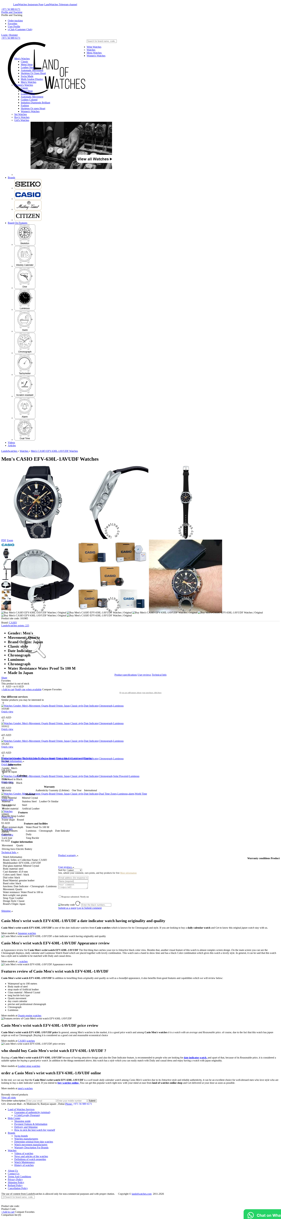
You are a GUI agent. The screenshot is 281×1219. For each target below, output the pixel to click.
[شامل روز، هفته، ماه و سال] (24, 266)
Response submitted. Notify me (75, 897)
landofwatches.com (142, 1193)
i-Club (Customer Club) (20, 29)
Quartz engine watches (29, 1015)
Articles (12, 445)
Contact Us (13, 1173)
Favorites (12, 23)
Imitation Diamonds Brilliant (35, 102)
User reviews (144, 674)
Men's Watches (22, 58)
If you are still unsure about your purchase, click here (140, 693)
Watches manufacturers (26, 1138)
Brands (11, 177)
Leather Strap (28, 67)
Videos (11, 442)
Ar (11, 4)
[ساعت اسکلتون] (24, 244)
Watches (91, 49)
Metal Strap (27, 64)
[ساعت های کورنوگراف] (24, 353)
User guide (61, 758)
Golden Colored (29, 99)
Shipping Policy (16, 1182)
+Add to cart (7, 689)
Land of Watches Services (21, 1109)
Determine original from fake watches (33, 1141)
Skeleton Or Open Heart (33, 73)
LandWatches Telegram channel (60, 4)
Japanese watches (27, 933)
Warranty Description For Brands (31, 1147)
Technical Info (159, 674)
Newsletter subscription (13, 1100)
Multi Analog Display (32, 79)
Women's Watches (96, 55)
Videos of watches (23, 1153)
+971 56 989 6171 (10, 9)
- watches (23, 961)
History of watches (24, 1165)
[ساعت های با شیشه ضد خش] (24, 396)
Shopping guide (22, 1121)
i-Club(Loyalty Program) (27, 1115)
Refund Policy (15, 1185)
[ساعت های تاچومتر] (24, 374)
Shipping (87, 758)
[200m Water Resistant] (24, 287)
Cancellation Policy (18, 1188)
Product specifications (125, 674)
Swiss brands (21, 1135)
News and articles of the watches (31, 1156)
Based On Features (17, 222)
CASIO (13, 622)
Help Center (14, 1118)
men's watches (25, 1088)
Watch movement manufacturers (30, 1144)
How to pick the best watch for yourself (34, 1130)
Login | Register (9, 35)
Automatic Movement (32, 70)
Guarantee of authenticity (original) (32, 1112)
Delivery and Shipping (26, 1127)
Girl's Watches (21, 120)
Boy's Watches (21, 117)
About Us (13, 1170)
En (5, 4)
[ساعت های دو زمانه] (24, 439)
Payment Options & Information (30, 1124)
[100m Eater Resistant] (24, 331)
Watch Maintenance (24, 1162)
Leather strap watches (29, 1066)
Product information (11, 758)
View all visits (8, 1097)
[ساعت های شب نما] (24, 309)
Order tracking (15, 20)
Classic (24, 61)
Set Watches (20, 114)
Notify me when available (28, 689)
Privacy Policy (15, 1179)
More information (128, 873)
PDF (3, 540)
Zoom (10, 540)
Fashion (25, 105)
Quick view (7, 711)
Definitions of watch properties (30, 1159)
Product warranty (47, 758)
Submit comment (89, 908)
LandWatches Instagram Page (28, 4)
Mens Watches (94, 52)
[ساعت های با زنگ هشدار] (24, 418)
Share (4, 677)
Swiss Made (27, 76)
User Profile (14, 26)
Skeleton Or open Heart (33, 108)
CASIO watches (26, 1040)
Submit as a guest (67, 908)
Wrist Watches (94, 46)
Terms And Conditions (19, 1176)
